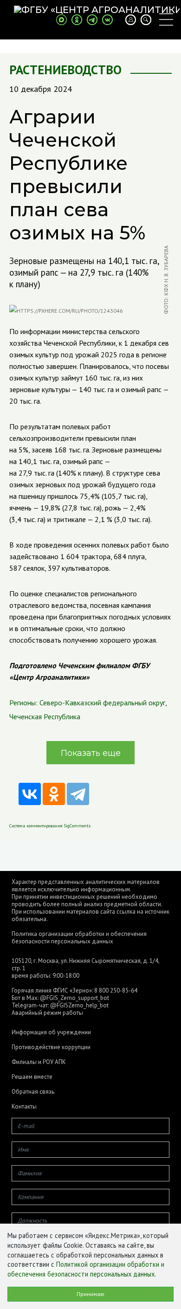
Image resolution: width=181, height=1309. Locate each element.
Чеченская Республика (44, 716)
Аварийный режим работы (47, 1013)
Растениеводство (65, 70)
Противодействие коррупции (51, 1047)
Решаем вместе (32, 1077)
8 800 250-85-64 (115, 990)
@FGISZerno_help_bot (79, 1005)
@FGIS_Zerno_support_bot (74, 998)
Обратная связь (33, 1092)
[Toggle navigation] (166, 19)
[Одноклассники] (54, 794)
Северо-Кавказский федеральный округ (102, 702)
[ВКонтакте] (30, 794)
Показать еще (91, 753)
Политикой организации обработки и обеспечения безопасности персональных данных (85, 1269)
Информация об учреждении (51, 1032)
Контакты (24, 1106)
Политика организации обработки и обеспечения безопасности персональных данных (79, 937)
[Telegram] (78, 794)
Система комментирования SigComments (49, 826)
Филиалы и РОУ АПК (39, 1062)
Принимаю (90, 1293)
